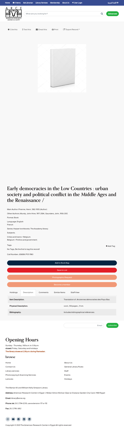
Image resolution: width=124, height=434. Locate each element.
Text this (27, 29)
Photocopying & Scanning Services (20, 375)
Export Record (72, 29)
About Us (68, 363)
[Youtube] (13, 419)
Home (8, 363)
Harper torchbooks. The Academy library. (30, 229)
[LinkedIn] (29, 419)
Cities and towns (14, 237)
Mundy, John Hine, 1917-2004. (32, 213)
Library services (12, 371)
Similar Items (59, 292)
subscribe (112, 325)
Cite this (13, 29)
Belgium (10, 240)
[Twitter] (24, 419)
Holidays (68, 379)
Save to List (62, 270)
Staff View (75, 292)
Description (28, 292)
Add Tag (111, 246)
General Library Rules (73, 367)
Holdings (14, 292)
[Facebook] (18, 419)
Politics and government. (26, 240)
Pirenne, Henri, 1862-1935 (29, 209)
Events (67, 375)
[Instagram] (7, 419)
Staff (66, 371)
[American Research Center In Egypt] (13, 13)
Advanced (112, 14)
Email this (42, 29)
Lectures (9, 379)
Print (56, 29)
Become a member (62, 285)
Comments (43, 292)
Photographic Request (62, 277)
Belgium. (27, 237)
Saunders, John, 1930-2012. (56, 213)
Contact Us (10, 367)
